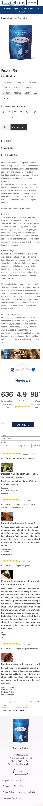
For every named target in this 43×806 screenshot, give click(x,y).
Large (27, 92)
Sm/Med (27, 87)
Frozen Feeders (18, 710)
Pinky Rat (7, 82)
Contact (6, 786)
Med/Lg (17, 92)
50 (27, 112)
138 (4, 705)
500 (11, 117)
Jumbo (6, 97)
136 (30, 701)
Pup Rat (33, 82)
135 (23, 701)
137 (37, 701)
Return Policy (8, 792)
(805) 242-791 (24, 761)
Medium (6, 92)
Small (17, 87)
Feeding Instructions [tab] (9, 154)
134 (16, 701)
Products (12, 18)
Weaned (6, 87)
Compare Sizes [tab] (7, 147)
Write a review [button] (23, 424)
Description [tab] (6, 140)
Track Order (19, 786)
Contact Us (20, 771)
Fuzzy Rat (20, 82)
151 (18, 705)
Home (3, 18)
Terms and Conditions (12, 798)
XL (35, 92)
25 (21, 112)
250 (4, 117)
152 (25, 705)
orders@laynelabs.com (23, 764)
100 (34, 112)
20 (15, 112)
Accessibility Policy (27, 792)
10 (9, 112)
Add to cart (18, 127)
